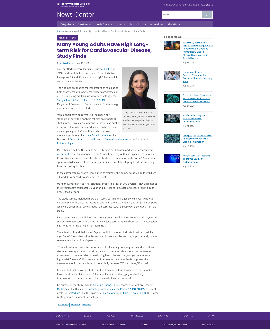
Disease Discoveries (67, 38)
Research (86, 304)
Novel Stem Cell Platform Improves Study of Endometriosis (197, 159)
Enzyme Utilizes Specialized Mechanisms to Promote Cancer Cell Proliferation (197, 98)
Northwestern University (191, 5)
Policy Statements (208, 324)
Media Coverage (137, 316)
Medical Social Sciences (96, 135)
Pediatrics (77, 293)
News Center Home (62, 316)
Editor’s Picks (163, 316)
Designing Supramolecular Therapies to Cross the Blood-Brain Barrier (197, 139)
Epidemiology (65, 143)
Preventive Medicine (116, 139)
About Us (211, 316)
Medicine (62, 289)
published (106, 69)
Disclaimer (144, 324)
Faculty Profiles (207, 5)
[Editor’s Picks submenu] (145, 24)
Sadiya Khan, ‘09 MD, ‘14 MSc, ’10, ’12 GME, (81, 100)
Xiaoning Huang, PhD (105, 285)
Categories (88, 316)
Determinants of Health (83, 139)
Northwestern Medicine (172, 5)
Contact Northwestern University (113, 324)
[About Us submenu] (179, 24)
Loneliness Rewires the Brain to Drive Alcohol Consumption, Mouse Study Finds (197, 77)
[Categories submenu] (73, 24)
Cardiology (94, 289)
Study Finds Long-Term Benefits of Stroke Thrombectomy (195, 118)
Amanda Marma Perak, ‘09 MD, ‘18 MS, (123, 289)
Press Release (111, 316)
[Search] (207, 14)
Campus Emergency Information (175, 324)
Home (60, 31)
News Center (75, 14)
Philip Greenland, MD (134, 293)
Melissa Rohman (67, 63)
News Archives (188, 316)
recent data (63, 154)
